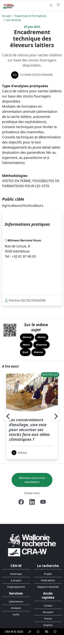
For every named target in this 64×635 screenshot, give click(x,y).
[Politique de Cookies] (38, 631)
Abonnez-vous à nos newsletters (32, 480)
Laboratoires (16, 601)
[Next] (55, 416)
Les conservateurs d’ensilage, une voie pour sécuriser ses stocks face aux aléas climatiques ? (29, 429)
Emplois (48, 625)
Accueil (6, 16)
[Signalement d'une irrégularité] (55, 631)
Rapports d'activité (48, 586)
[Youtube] (43, 502)
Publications (48, 580)
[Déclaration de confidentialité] (30, 631)
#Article (42, 337)
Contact (48, 605)
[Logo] (32, 544)
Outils (16, 614)
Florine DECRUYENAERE (36, 75)
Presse (48, 618)
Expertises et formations (31, 16)
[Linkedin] (32, 502)
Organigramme (16, 586)
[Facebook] (21, 502)
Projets (48, 573)
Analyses (16, 608)
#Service (38, 352)
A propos (16, 580)
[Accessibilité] (46, 631)
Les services (13, 20)
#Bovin (26, 344)
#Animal (27, 337)
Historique (16, 573)
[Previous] (8, 416)
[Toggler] (58, 5)
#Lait (25, 352)
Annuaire (48, 612)
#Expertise (41, 344)
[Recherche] (51, 5)
